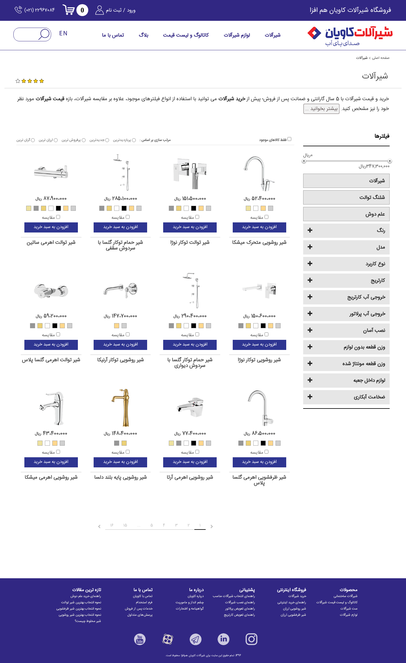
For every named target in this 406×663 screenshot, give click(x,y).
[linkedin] (223, 639)
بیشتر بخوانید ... (321, 109)
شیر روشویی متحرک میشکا (259, 243)
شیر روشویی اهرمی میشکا (51, 477)
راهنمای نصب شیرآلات (240, 602)
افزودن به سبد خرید (259, 227)
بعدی (94, 527)
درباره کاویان (196, 596)
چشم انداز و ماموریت (190, 602)
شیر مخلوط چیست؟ (88, 621)
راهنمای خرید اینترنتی (292, 602)
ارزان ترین (46, 140)
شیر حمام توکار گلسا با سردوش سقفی (120, 245)
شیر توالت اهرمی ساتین (51, 243)
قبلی (217, 527)
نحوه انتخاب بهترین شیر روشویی (80, 615)
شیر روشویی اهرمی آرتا (190, 477)
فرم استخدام (144, 602)
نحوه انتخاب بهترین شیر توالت (81, 602)
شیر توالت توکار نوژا (190, 243)
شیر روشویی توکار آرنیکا (120, 360)
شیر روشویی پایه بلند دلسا (120, 477)
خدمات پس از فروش (138, 609)
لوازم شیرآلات (349, 615)
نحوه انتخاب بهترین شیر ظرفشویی (78, 609)
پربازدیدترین (122, 140)
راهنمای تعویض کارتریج (239, 615)
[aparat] (168, 639)
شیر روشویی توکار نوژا (259, 360)
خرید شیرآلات (297, 596)
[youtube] (140, 639)
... (139, 525)
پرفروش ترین (72, 140)
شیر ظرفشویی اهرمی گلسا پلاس (259, 480)
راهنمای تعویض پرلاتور (240, 609)
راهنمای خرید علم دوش (85, 596)
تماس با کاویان (142, 596)
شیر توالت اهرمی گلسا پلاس (51, 360)
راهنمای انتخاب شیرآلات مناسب (234, 596)
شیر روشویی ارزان (294, 609)
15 (125, 525)
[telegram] (196, 639)
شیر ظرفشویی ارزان (293, 615)
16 (112, 525)
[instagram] (251, 639)
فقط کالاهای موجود (273, 140)
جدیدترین (97, 140)
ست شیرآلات (349, 609)
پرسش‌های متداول (140, 615)
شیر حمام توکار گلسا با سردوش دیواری (190, 362)
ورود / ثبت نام (121, 10)
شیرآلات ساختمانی (346, 596)
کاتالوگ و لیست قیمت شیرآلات (337, 602)
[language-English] (63, 34)
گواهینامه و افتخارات (190, 609)
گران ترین (23, 140)
